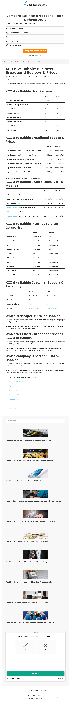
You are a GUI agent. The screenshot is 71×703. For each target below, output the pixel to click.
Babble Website (52, 308)
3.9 (57, 100)
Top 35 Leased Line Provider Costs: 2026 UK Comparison (27, 481)
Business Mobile (12, 216)
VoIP (18, 203)
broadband (55, 77)
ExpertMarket (38, 55)
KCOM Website (34, 308)
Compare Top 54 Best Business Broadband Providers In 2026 (29, 440)
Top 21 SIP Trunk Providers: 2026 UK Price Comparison (27, 602)
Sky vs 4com (13, 404)
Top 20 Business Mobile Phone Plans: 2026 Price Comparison (29, 562)
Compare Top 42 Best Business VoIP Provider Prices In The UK (30, 622)
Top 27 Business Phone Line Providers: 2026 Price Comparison (30, 582)
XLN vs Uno (13, 390)
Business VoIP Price (13, 208)
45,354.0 (47, 100)
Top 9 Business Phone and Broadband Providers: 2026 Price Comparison (33, 501)
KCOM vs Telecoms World (17, 381)
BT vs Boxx (12, 408)
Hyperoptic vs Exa (15, 386)
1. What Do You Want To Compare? (21, 24)
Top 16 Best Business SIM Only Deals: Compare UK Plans (27, 541)
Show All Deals (16, 45)
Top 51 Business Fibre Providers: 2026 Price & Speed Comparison (31, 461)
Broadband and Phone (19, 32)
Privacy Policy (36, 692)
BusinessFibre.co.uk (35, 4)
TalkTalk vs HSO (14, 399)
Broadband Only (16, 28)
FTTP (12, 37)
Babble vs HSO (14, 395)
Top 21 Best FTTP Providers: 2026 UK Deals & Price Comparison (30, 521)
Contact (29, 692)
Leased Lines (15, 41)
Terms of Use (44, 692)
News (24, 692)
